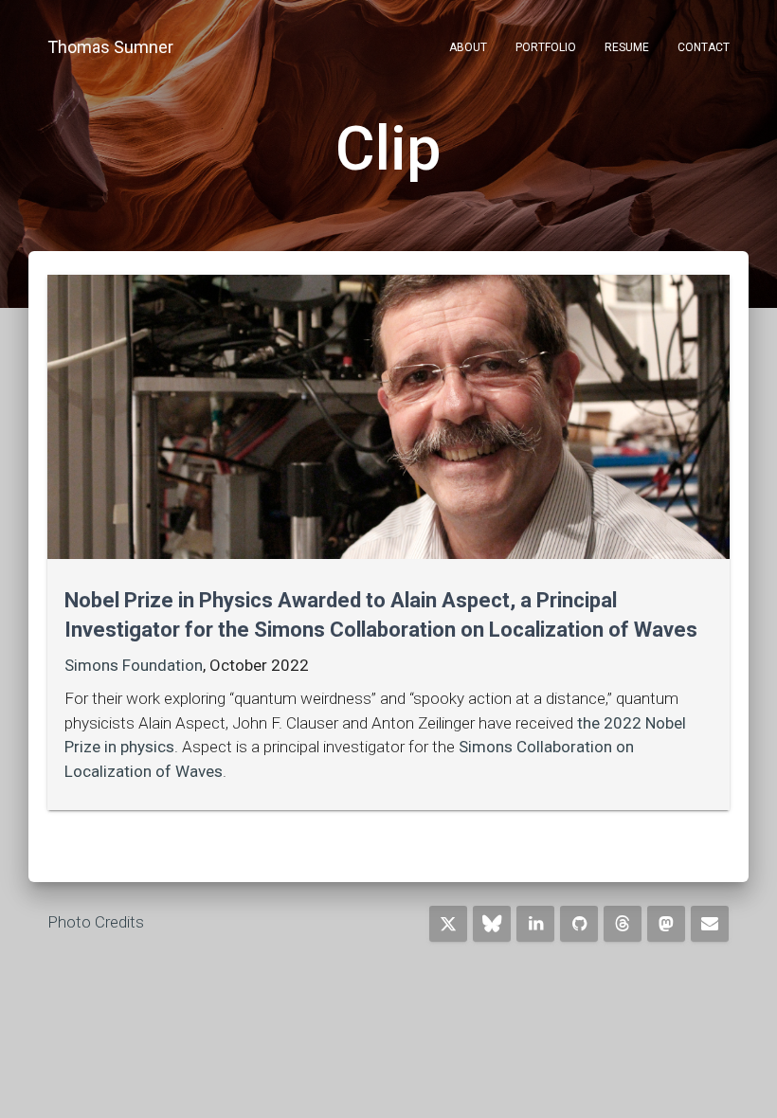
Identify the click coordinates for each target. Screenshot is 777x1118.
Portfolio (545, 47)
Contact (704, 47)
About (468, 47)
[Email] (710, 924)
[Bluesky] (492, 924)
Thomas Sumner (110, 47)
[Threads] (622, 924)
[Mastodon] (666, 924)
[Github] (579, 924)
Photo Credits (95, 921)
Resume (627, 47)
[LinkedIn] (535, 924)
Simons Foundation (133, 665)
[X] (448, 924)
